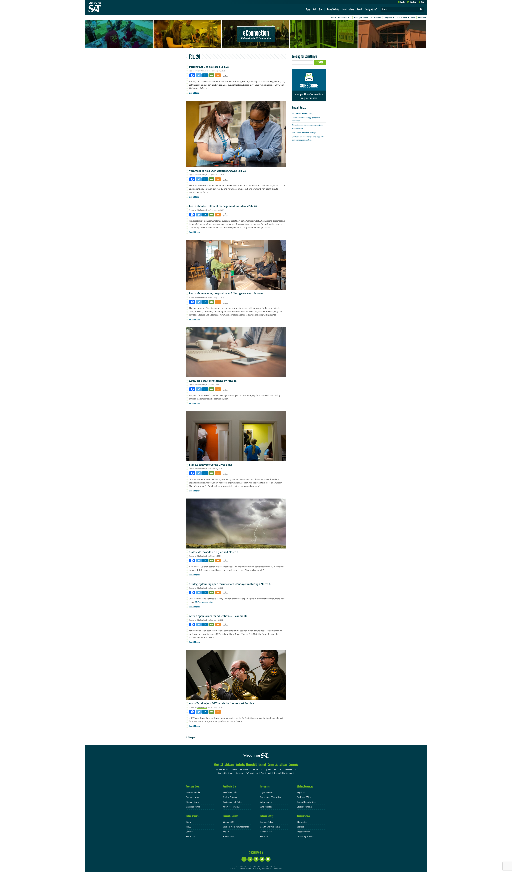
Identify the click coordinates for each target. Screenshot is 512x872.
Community (293, 765)
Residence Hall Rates (232, 802)
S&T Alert (264, 836)
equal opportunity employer (264, 866)
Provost (300, 827)
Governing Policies (305, 836)
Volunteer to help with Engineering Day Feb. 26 (217, 171)
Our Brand (266, 773)
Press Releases (303, 832)
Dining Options (230, 797)
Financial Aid (251, 765)
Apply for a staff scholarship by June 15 (213, 381)
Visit (314, 9)
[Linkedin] (205, 75)
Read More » (194, 93)
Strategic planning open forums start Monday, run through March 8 (230, 584)
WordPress (278, 869)
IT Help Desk (265, 832)
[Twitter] (199, 75)
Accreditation (225, 773)
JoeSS (188, 827)
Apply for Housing (231, 807)
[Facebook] (192, 75)
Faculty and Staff (371, 9)
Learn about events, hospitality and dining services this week (226, 293)
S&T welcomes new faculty (302, 113)
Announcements (344, 17)
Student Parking (304, 807)
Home (333, 17)
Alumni (359, 9)
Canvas (189, 832)
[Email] (211, 75)
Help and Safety (266, 816)
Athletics (283, 765)
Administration (303, 816)
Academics (240, 765)
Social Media (256, 852)
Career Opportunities (306, 802)
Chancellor (302, 822)
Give (320, 9)
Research (262, 765)
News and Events (193, 786)
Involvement (265, 786)
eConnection (256, 32)
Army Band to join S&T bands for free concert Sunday (221, 703)
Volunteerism (266, 802)
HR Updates (228, 836)
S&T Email (190, 836)
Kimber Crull (202, 175)
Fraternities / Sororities (270, 797)
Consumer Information (247, 773)
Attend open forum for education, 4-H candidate (218, 616)
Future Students (333, 9)
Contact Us (290, 770)
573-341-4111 (258, 770)
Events (402, 2)
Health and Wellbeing (270, 827)
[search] (421, 9)
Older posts (191, 737)
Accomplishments (361, 17)
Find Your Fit (266, 807)
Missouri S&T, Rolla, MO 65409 (232, 770)
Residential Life (229, 786)
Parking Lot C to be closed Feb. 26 (209, 67)
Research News (193, 807)
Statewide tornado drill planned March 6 (214, 552)
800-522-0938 (274, 770)
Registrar (301, 792)
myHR (226, 832)
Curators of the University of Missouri (255, 869)
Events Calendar (193, 792)
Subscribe (422, 17)
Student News (375, 17)
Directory (413, 2)
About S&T (218, 765)
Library (189, 822)
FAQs (413, 17)
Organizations (266, 792)
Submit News (401, 17)
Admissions (229, 765)
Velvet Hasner (202, 71)
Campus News (192, 797)
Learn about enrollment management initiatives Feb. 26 (223, 206)
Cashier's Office (304, 797)
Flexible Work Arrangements (236, 827)
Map (422, 2)
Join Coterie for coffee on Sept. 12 (305, 133)
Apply (308, 9)
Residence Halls (230, 792)
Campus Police (266, 822)
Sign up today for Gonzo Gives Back (210, 465)
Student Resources (305, 786)
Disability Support (284, 773)
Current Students (348, 9)
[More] (218, 75)
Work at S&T (228, 822)
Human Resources (230, 816)
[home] (103, 7)
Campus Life (273, 765)
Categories (388, 17)
